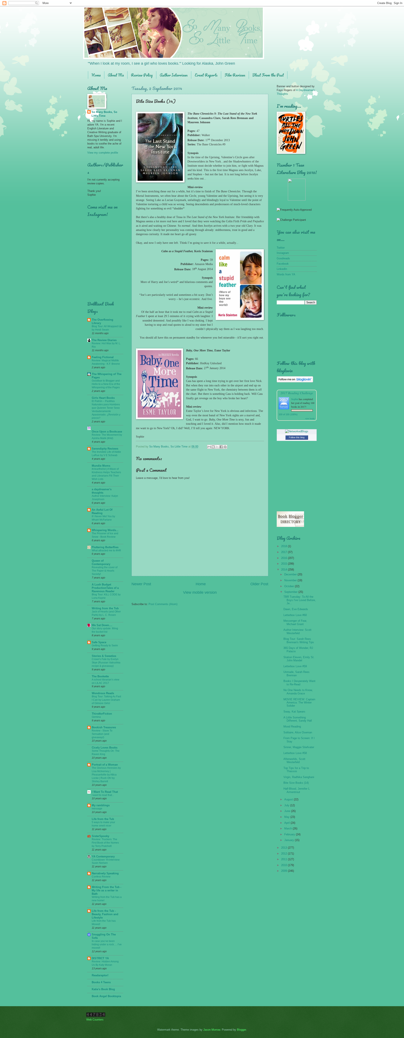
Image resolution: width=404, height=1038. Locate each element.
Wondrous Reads (103, 693)
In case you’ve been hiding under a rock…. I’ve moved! (107, 944)
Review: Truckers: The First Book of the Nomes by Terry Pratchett (105, 843)
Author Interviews (174, 75)
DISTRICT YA (100, 958)
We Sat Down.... (102, 625)
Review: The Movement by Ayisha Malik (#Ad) (107, 436)
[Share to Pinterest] (225, 447)
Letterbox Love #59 (295, 666)
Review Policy (142, 75)
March (288, 828)
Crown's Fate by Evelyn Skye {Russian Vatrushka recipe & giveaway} (106, 662)
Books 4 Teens (101, 982)
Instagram (283, 252)
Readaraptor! (100, 975)
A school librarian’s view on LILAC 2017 (105, 681)
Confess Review (101, 876)
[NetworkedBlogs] (296, 431)
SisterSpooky (100, 836)
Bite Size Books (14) (296, 782)
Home (96, 75)
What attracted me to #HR (106, 550)
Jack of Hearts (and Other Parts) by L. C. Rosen (106, 613)
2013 (284, 847)
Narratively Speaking (105, 873)
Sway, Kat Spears (294, 711)
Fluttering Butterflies (105, 547)
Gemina (96, 716)
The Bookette (100, 676)
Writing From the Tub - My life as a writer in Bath (106, 890)
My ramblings (101, 805)
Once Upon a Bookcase (107, 431)
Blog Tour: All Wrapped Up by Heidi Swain (107, 328)
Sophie (294, 399)
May (287, 816)
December (291, 574)
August (289, 799)
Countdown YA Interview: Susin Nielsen (106, 861)
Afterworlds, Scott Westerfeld (294, 760)
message (97, 808)
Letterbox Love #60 (295, 615)
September (291, 591)
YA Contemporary (103, 856)
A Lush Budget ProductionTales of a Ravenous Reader (105, 588)
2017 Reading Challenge (296, 393)
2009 (284, 870)
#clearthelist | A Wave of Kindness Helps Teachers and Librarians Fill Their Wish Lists (106, 474)
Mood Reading (292, 726)
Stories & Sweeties (104, 656)
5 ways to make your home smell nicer (103, 824)
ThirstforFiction (102, 713)
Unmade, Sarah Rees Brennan (296, 673)
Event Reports (206, 75)
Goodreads (283, 258)
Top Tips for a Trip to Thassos (296, 769)
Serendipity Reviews (105, 448)
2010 (284, 865)
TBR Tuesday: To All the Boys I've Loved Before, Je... (299, 600)
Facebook (283, 263)
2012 (284, 853)
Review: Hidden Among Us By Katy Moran (105, 963)
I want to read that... (103, 795)
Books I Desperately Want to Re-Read (299, 682)
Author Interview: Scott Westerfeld (297, 631)
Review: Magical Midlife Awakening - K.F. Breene (106, 362)
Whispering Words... (105, 530)
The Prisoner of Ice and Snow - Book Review (105, 535)
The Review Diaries (104, 340)
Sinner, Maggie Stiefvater (298, 747)
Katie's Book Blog (103, 989)
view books (310, 418)
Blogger (241, 1029)
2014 (284, 569)
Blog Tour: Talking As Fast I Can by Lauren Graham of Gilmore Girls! (106, 700)
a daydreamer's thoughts (102, 491)
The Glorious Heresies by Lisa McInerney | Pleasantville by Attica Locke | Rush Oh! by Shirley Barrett (106, 774)
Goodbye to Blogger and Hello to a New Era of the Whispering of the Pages (106, 384)
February (290, 834)
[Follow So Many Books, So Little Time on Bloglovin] (295, 381)
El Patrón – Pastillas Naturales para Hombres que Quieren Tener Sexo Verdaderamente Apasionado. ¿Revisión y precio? (106, 409)
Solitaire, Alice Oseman (297, 732)
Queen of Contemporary (101, 562)
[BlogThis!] (213, 447)
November (291, 580)
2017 (284, 552)
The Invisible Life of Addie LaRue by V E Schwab (106, 453)
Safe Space (99, 642)
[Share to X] (217, 447)
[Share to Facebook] (221, 447)
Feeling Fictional (103, 357)
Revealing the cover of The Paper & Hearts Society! (104, 571)
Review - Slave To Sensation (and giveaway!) (102, 734)
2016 (284, 558)
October (289, 586)
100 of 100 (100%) (288, 414)
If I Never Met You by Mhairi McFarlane (103, 518)
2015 (284, 563)
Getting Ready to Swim (105, 645)
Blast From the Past (268, 75)
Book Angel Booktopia (106, 996)
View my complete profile (102, 152)
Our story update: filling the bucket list (105, 630)
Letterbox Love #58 (295, 753)
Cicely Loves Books (104, 747)
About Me (116, 75)
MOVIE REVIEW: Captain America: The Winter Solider (299, 702)
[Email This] (209, 447)
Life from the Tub (103, 819)
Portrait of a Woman (105, 764)
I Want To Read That (105, 791)
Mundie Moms (101, 465)
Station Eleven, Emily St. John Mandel (298, 659)
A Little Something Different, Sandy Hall (297, 719)
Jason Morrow (211, 1029)
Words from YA (286, 274)
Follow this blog (296, 437)
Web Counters (95, 1019)
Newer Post (141, 584)
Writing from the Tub (105, 608)
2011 (284, 859)
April (287, 822)
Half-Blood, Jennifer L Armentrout (296, 790)
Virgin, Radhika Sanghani (298, 777)
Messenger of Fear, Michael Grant (295, 622)
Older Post (259, 584)
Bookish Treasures (104, 727)
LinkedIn (282, 269)
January (289, 840)
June (287, 811)
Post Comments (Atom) (163, 604)
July (287, 805)
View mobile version (200, 592)
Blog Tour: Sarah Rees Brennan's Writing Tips (298, 640)
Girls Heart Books (103, 397)
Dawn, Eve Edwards (295, 609)
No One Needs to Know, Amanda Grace (298, 691)
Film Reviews (235, 75)
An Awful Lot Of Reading (102, 511)
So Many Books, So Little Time (104, 113)
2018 (284, 546)
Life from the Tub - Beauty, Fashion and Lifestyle (105, 914)
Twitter (281, 247)
